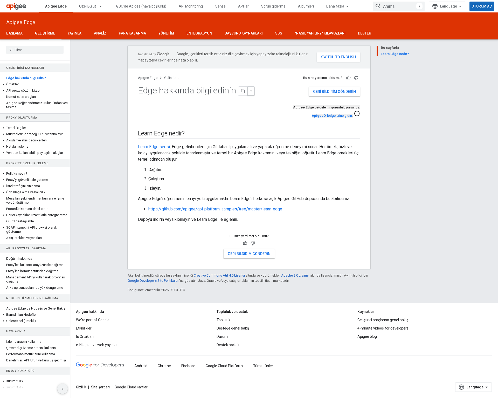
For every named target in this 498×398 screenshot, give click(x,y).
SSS (278, 33)
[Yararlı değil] (356, 78)
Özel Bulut (87, 6)
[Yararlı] (348, 78)
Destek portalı (228, 345)
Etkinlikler (84, 328)
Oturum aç (482, 6)
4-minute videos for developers (383, 328)
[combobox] (399, 6)
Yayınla (74, 33)
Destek (364, 33)
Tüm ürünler (263, 366)
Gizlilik (81, 387)
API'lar (243, 6)
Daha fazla (335, 6)
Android (140, 366)
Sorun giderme (273, 6)
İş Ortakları (85, 336)
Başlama (14, 33)
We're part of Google (92, 320)
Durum (222, 336)
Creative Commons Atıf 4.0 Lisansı (219, 275)
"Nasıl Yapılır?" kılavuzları (320, 33)
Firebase (188, 366)
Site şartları (100, 387)
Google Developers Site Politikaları (153, 281)
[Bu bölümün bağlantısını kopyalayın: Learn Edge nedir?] (190, 134)
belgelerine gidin (332, 116)
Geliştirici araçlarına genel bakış (382, 320)
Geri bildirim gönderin (334, 92)
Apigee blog (367, 336)
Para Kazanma (132, 33)
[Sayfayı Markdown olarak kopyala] (243, 91)
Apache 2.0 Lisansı (295, 275)
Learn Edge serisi (154, 146)
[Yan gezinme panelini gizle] (62, 388)
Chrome (164, 366)
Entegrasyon (199, 33)
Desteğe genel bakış (233, 328)
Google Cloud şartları (131, 387)
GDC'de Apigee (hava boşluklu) (141, 6)
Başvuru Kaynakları (244, 33)
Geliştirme (45, 33)
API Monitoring (191, 6)
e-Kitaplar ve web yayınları (97, 345)
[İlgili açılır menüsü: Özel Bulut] (103, 6)
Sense (220, 6)
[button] (35, 84)
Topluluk (223, 320)
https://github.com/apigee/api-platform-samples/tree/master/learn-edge (215, 209)
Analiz (100, 33)
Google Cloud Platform (224, 366)
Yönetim (166, 33)
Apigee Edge (56, 6)
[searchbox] (35, 50)
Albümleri (306, 6)
